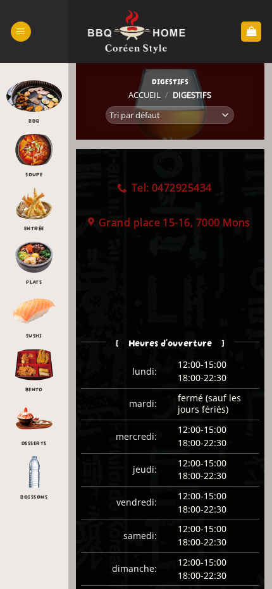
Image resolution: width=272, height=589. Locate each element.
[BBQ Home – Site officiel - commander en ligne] (136, 32)
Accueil (144, 94)
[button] (21, 31)
